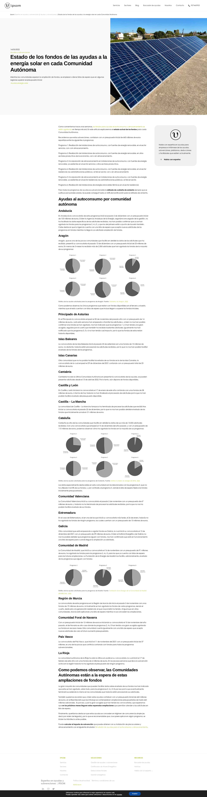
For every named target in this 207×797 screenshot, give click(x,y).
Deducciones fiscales (99, 771)
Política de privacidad (81, 780)
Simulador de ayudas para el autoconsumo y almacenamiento (121, 727)
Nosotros (168, 5)
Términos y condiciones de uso (103, 780)
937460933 (195, 5)
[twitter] (53, 789)
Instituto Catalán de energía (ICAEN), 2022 (125, 481)
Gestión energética (98, 775)
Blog (137, 5)
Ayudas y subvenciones (48, 14)
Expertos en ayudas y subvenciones (27, 14)
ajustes (119, 795)
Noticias (137, 766)
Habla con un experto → (143, 771)
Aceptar (134, 794)
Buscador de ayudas (151, 5)
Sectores (127, 5)
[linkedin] (43, 789)
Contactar (64, 775)
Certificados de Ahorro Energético (103, 766)
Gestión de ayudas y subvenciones (104, 762)
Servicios (116, 5)
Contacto (180, 5)
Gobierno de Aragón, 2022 (118, 301)
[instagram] (48, 789)
